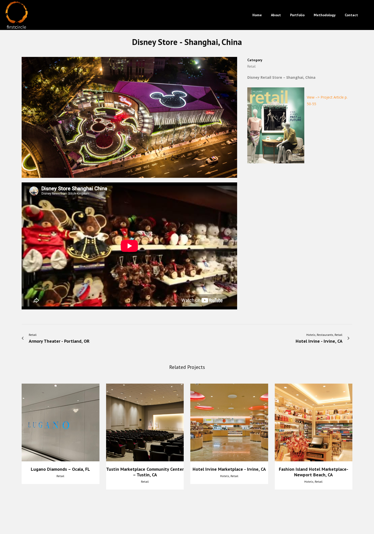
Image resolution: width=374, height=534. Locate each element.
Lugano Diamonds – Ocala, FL (60, 469)
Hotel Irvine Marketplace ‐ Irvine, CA (229, 469)
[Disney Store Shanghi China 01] (129, 119)
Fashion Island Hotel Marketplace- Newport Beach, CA (313, 472)
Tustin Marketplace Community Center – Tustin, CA (145, 472)
